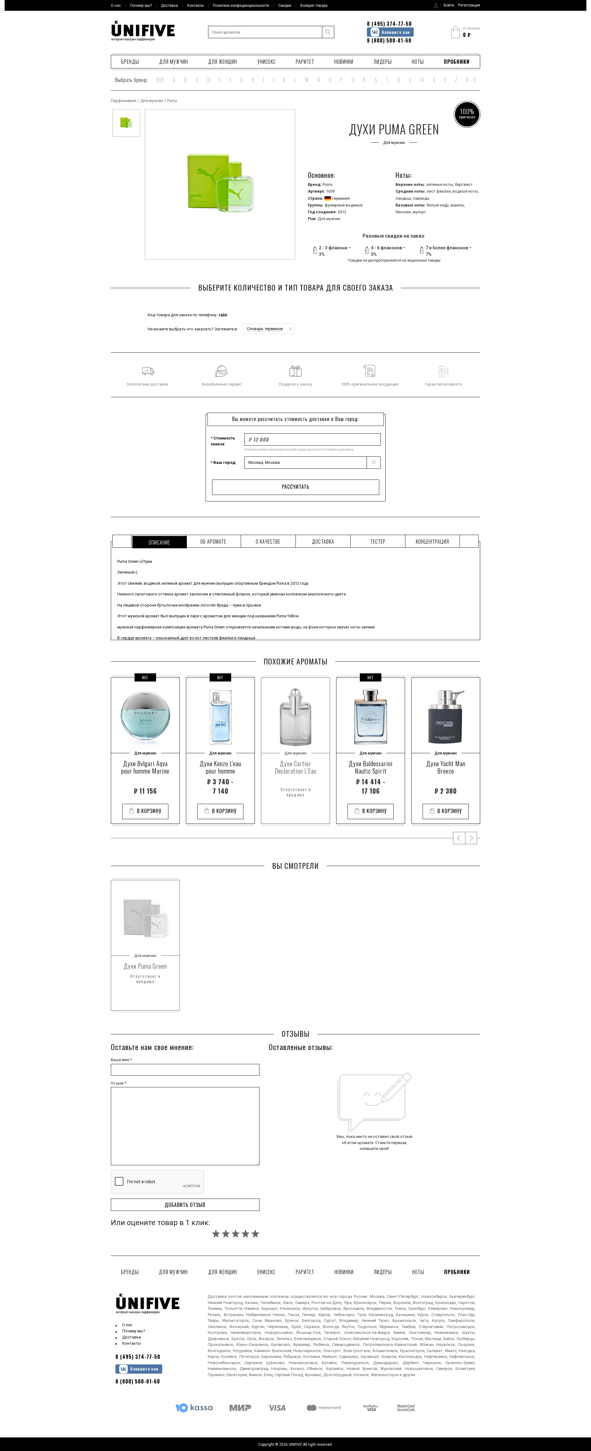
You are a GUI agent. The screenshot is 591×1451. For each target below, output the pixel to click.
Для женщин (222, 61)
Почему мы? (133, 1331)
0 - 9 (471, 80)
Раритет (305, 61)
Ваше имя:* (121, 1059)
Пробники (457, 61)
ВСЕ (160, 80)
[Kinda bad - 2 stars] (226, 1233)
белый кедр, (439, 205)
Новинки (343, 61)
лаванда (421, 198)
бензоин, (404, 212)
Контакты (131, 1343)
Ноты (418, 61)
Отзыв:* (118, 1083)
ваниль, (458, 205)
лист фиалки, (439, 191)
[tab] (158, 541)
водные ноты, (465, 191)
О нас (127, 1324)
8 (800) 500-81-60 (389, 40)
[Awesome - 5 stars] (255, 1233)
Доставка (131, 1337)
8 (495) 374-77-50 (389, 23)
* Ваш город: (223, 462)
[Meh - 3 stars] (235, 1233)
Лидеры (383, 61)
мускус (419, 212)
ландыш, (404, 198)
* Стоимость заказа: (223, 441)
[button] (268, 329)
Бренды (130, 61)
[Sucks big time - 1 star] (216, 1233)
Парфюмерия (123, 100)
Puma (172, 100)
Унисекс (266, 61)
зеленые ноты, (440, 184)
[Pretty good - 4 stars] (245, 1233)
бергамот (464, 184)
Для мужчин (173, 61)
